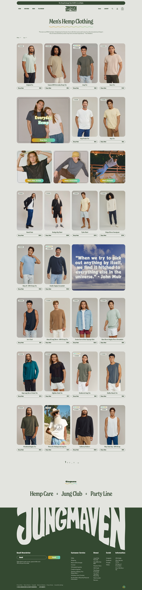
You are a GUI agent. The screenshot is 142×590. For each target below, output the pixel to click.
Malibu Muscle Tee (112, 393)
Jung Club (71, 493)
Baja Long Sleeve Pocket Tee (30, 393)
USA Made (118, 558)
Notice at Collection (41, 585)
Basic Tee (112, 85)
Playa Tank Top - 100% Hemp (112, 447)
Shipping (73, 560)
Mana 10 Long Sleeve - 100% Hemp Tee (57, 339)
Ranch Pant (29, 232)
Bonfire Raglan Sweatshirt (57, 286)
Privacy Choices (50, 585)
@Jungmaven (71, 482)
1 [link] (65, 462)
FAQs (72, 558)
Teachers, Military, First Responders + (77, 572)
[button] (112, 8)
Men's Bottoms (107, 180)
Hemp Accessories (71, 180)
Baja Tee (112, 139)
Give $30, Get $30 (97, 562)
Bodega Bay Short (57, 232)
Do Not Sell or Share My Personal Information (80, 578)
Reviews (96, 580)
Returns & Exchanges (76, 562)
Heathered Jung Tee (85, 393)
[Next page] (78, 461)
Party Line (101, 493)
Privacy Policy (20, 585)
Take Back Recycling (96, 574)
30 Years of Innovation (118, 564)
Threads (108, 562)
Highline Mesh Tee (57, 393)
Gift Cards (96, 568)
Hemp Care (41, 493)
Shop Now (43, 140)
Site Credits (42, 587)
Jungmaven (23, 587)
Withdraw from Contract (77, 575)
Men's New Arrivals (34, 180)
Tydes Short (84, 232)
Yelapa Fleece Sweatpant (112, 232)
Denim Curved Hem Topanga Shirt (84, 339)
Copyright (34, 585)
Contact (73, 565)
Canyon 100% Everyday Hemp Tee (57, 85)
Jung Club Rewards (96, 558)
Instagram (108, 558)
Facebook (108, 560)
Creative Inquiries (76, 569)
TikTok (108, 565)
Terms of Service (27, 585)
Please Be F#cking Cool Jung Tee (57, 447)
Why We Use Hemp (119, 561)
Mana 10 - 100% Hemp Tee (30, 286)
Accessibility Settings (58, 585)
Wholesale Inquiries (76, 567)
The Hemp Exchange (96, 571)
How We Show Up (119, 568)
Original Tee (29, 85)
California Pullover (84, 447)
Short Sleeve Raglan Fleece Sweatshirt (112, 339)
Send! (54, 557)
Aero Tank (30, 339)
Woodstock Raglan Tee (29, 447)
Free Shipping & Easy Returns (71, 3)
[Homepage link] (71, 9)
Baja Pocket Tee (84, 139)
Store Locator (97, 578)
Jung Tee (84, 85)
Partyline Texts (97, 566)
